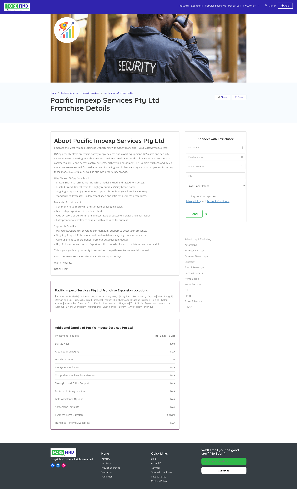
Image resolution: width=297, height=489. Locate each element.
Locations (197, 5)
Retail (188, 295)
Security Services (91, 92)
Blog (153, 458)
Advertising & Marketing (198, 239)
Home (53, 92)
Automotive (191, 244)
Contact (155, 467)
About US (156, 463)
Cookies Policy (159, 481)
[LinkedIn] (58, 465)
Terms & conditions (161, 472)
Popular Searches (215, 5)
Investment (249, 5)
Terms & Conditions (218, 201)
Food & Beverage (194, 267)
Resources (234, 5)
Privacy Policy (193, 201)
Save (240, 97)
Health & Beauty (194, 273)
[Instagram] (64, 465)
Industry (184, 5)
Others (188, 306)
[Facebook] (53, 465)
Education (190, 261)
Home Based (192, 278)
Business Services (69, 92)
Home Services (193, 284)
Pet (186, 290)
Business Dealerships (196, 256)
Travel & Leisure (193, 301)
